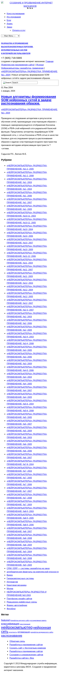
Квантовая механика (16, 585)
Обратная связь (17, 641)
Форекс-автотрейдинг (17, 605)
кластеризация (25, 624)
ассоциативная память (38, 620)
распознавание (11, 635)
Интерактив (12, 582)
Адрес (10, 23)
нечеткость (13, 632)
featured (5, 620)
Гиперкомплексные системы (20, 578)
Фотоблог (11, 608)
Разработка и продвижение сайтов (26, 644)
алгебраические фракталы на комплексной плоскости (33, 571)
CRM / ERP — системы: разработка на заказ (28, 568)
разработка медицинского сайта (41, 632)
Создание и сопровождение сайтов (26, 654)
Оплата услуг (18, 30)
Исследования (14, 17)
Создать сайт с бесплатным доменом (27, 648)
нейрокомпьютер (17, 627)
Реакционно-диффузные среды (22, 602)
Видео (10, 575)
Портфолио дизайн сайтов (19, 598)
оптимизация (23, 632)
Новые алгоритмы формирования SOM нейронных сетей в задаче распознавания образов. (28, 100)
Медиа (10, 588)
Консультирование (16, 13)
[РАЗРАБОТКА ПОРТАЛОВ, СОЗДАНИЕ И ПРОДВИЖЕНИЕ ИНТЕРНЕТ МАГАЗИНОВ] (30, 6)
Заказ (9, 27)
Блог (9, 20)
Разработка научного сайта (20, 620)
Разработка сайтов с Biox (21, 658)
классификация (10, 623)
